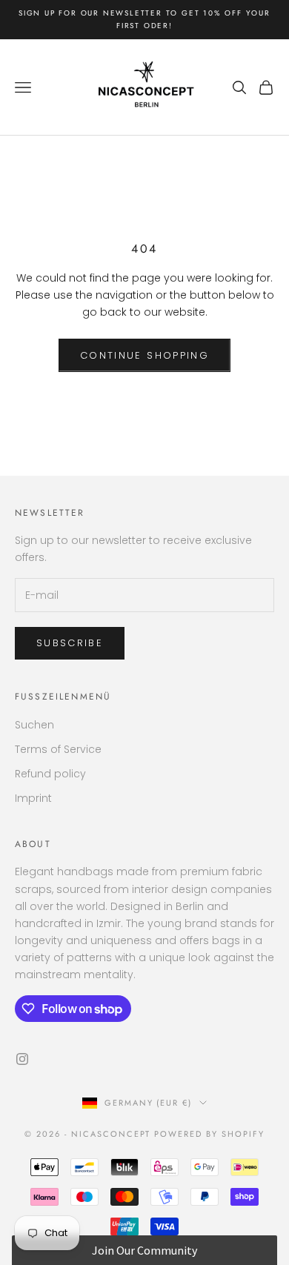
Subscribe (69, 643)
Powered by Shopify (209, 1134)
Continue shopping (144, 355)
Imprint (33, 798)
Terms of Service (58, 749)
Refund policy (50, 773)
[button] (145, 1250)
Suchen (34, 724)
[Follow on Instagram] (22, 1059)
